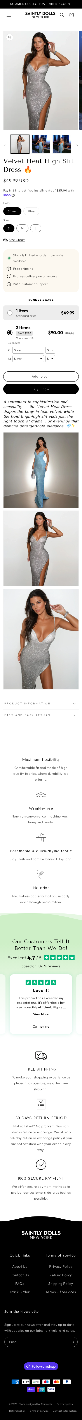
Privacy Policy (60, 1266)
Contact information (65, 1410)
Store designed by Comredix (35, 1404)
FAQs (19, 1283)
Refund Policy (60, 1275)
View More (41, 1014)
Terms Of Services (60, 1292)
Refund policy (17, 1410)
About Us (19, 1266)
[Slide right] (77, 145)
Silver (12, 211)
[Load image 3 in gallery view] (40, 144)
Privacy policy (65, 1404)
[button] (9, 15)
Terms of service (39, 1410)
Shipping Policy (60, 1283)
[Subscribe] (72, 1342)
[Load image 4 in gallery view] (61, 144)
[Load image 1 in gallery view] (20, 144)
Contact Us (19, 1275)
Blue (33, 212)
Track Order (20, 1292)
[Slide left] (5, 145)
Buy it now (41, 389)
